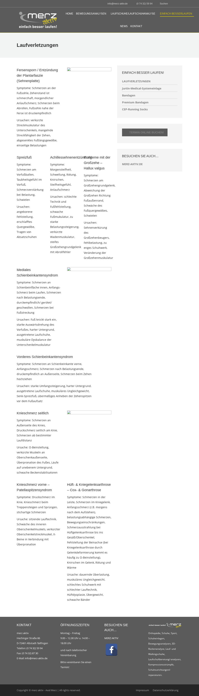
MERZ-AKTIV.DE (132, 164)
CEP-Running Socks (135, 109)
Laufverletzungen (136, 81)
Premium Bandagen (135, 102)
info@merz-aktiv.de (36, 658)
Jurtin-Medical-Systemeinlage (141, 88)
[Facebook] (111, 650)
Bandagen (128, 95)
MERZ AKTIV (111, 638)
